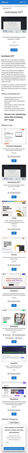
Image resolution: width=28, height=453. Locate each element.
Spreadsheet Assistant (20, 6)
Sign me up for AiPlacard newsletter (14, 448)
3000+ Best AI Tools (6, 6)
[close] (23, 426)
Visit (13, 49)
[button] (14, 156)
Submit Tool (22, 2)
